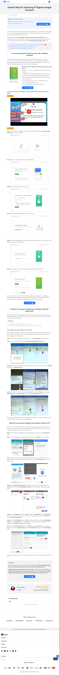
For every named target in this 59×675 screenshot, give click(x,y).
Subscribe (56, 658)
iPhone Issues (29, 620)
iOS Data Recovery (39, 620)
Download (12, 131)
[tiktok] (15, 651)
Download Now (42, 24)
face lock (36, 82)
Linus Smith (21, 587)
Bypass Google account (30, 70)
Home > (16, 629)
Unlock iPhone (9, 620)
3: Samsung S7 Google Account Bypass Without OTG (21, 48)
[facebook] (2, 651)
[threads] (13, 651)
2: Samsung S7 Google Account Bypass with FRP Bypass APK (22, 46)
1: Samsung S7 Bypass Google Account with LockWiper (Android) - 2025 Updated (27, 44)
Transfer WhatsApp (19, 620)
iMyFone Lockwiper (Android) (38, 569)
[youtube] (7, 651)
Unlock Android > (21, 629)
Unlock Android (14, 15)
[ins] (10, 651)
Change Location (49, 620)
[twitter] (5, 651)
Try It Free (26, 87)
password (24, 82)
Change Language (29, 662)
